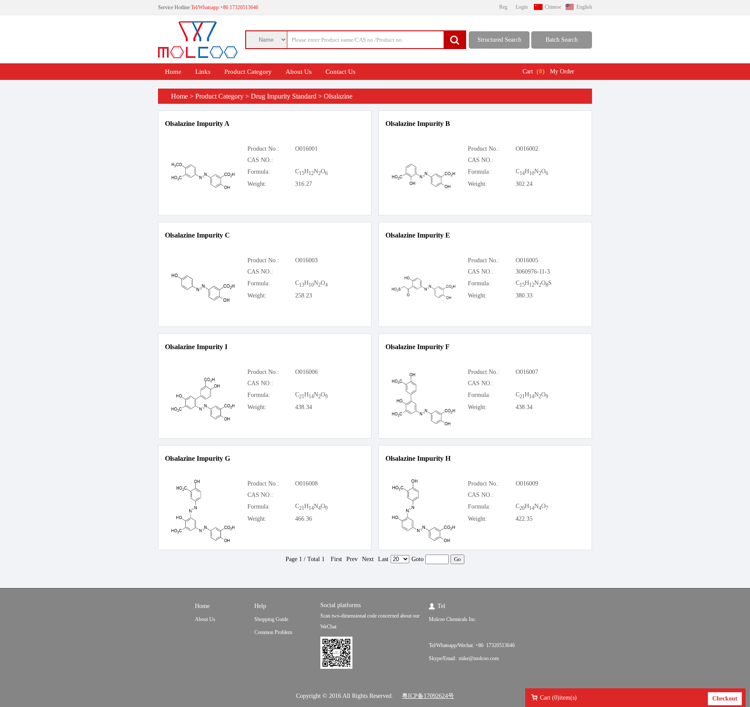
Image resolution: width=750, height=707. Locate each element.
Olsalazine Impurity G (197, 458)
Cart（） (535, 71)
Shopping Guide (271, 619)
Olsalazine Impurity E (417, 235)
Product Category (248, 71)
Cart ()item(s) (558, 697)
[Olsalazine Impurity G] (203, 541)
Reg (503, 7)
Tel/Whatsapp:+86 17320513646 (224, 7)
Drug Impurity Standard (283, 96)
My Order (562, 71)
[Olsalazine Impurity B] (423, 187)
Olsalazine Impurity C (197, 235)
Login (522, 7)
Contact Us (340, 71)
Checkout (724, 698)
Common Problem (273, 632)
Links (203, 71)
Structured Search (499, 39)
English (584, 7)
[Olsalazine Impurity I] (203, 419)
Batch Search (562, 39)
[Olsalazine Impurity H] (423, 541)
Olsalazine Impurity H (418, 458)
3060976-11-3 (533, 271)
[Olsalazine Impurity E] (423, 298)
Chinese (553, 7)
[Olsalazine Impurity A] (203, 188)
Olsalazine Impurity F (417, 346)
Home (173, 71)
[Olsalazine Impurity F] (423, 424)
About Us (299, 71)
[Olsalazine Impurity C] (203, 301)
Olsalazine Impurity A (197, 123)
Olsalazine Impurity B (417, 123)
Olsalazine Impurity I (196, 346)
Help (260, 606)
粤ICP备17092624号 (428, 696)
